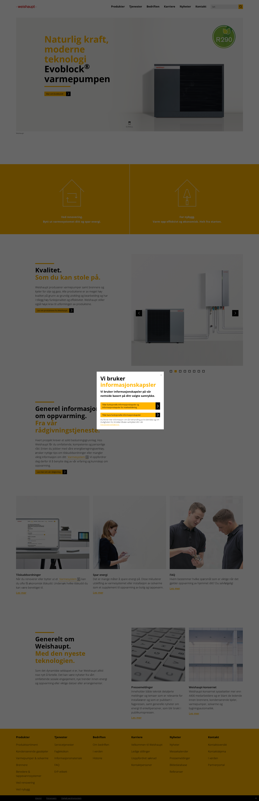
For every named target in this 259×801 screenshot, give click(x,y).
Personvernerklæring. (109, 424)
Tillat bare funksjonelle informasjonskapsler (121, 415)
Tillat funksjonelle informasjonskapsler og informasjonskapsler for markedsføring (120, 406)
